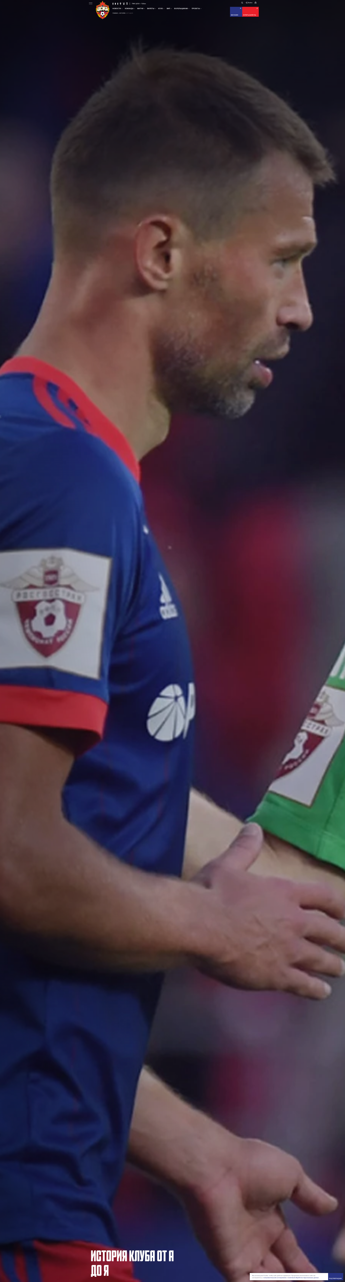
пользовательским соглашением (274, 1277)
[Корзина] (255, 3)
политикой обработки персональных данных (303, 1277)
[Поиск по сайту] (242, 3)
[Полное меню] (90, 3)
